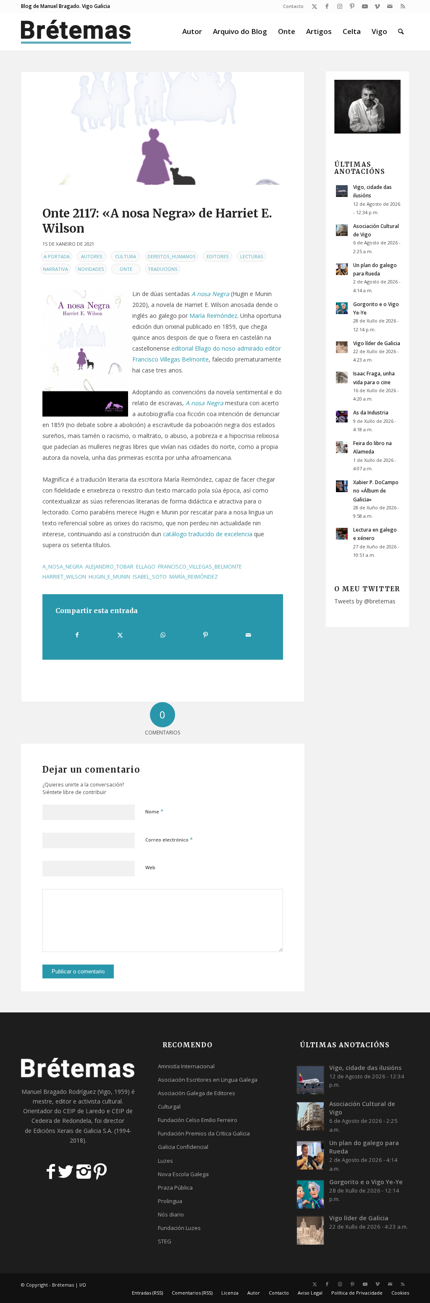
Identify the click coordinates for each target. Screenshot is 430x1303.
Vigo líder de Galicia (376, 343)
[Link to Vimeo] (377, 6)
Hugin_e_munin (109, 576)
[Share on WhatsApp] (163, 635)
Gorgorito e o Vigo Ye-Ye (366, 1182)
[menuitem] (291, 6)
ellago (145, 566)
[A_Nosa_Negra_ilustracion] (162, 128)
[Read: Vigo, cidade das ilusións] (341, 191)
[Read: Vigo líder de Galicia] (341, 347)
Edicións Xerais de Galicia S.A (72, 1131)
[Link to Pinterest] (352, 6)
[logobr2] (76, 31)
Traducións (163, 269)
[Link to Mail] (390, 6)
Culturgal (169, 1106)
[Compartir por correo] (248, 635)
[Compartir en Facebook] (77, 635)
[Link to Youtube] (365, 6)
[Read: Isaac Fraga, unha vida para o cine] (341, 377)
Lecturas (251, 256)
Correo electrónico (169, 839)
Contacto (293, 6)
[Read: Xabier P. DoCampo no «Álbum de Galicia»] (341, 486)
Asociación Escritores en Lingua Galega (207, 1079)
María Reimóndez (213, 316)
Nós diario (171, 1214)
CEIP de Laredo (84, 1111)
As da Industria (370, 412)
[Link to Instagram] (339, 6)
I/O (82, 1285)
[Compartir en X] (120, 635)
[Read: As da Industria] (341, 416)
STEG (164, 1241)
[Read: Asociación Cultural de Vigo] (341, 230)
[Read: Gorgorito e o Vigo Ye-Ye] (341, 308)
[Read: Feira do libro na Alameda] (341, 447)
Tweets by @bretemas (365, 601)
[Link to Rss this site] (402, 6)
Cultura (125, 256)
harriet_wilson (64, 576)
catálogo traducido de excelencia (207, 534)
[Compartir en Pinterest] (205, 635)
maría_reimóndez (193, 576)
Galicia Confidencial (183, 1147)
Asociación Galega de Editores (196, 1093)
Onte (126, 269)
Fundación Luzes (179, 1228)
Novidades (91, 269)
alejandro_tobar (109, 566)
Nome (154, 811)
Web (150, 867)
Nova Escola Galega (183, 1174)
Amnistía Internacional (186, 1066)
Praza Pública (175, 1187)
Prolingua (170, 1201)
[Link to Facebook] (327, 6)
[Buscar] (401, 31)
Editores (218, 256)
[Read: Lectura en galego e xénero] (341, 533)
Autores (91, 256)
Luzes (165, 1160)
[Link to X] (314, 6)
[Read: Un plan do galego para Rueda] (341, 269)
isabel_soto (150, 576)
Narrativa (55, 269)
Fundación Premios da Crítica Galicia (204, 1133)
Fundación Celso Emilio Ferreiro (197, 1120)
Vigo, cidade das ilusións (365, 1068)
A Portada (57, 256)
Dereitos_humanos (171, 256)
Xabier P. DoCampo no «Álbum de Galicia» (376, 490)
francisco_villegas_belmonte (200, 566)
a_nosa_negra (62, 566)
